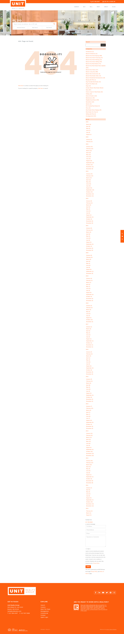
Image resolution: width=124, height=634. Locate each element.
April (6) (88, 261)
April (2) (88, 284)
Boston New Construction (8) (93, 73)
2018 (87, 303)
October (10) (89, 501)
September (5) (90, 244)
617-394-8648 (89, 522)
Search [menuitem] (76, 6)
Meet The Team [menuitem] (45, 609)
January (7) (89, 406)
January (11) (89, 173)
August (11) (89, 420)
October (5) (89, 370)
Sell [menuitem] (91, 6)
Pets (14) (88, 108)
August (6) (88, 366)
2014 (87, 403)
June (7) (88, 130)
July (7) (88, 418)
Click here (20, 85)
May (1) (88, 286)
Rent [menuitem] (98, 6)
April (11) (88, 439)
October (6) (89, 397)
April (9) (88, 126)
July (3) (88, 132)
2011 (87, 485)
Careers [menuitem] (43, 607)
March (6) (88, 205)
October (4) (89, 219)
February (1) (89, 280)
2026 (87, 121)
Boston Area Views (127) (92, 69)
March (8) (88, 124)
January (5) (89, 139)
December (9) (89, 223)
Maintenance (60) (90, 97)
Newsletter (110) (90, 101)
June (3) (88, 288)
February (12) (89, 148)
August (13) (89, 160)
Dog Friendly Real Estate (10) (93, 81)
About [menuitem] (106, 6)
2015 (87, 376)
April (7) (88, 412)
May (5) (88, 128)
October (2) (89, 424)
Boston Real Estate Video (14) (93, 75)
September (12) (90, 162)
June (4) (88, 211)
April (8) (88, 385)
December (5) (89, 250)
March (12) (89, 150)
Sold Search (49, 27)
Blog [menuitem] (114, 6)
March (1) (88, 282)
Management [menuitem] (45, 611)
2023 (87, 171)
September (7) (90, 499)
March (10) (89, 464)
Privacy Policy (96, 563)
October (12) (89, 319)
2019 (87, 275)
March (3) (88, 259)
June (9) (88, 389)
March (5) (88, 383)
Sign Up (112, 1)
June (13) (88, 183)
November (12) (90, 453)
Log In (106, 1)
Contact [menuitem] (43, 615)
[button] (54, 24)
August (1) (88, 134)
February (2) (89, 141)
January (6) (89, 228)
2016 (87, 349)
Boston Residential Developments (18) (95, 77)
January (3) (89, 278)
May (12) (88, 154)
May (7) (88, 414)
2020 (87, 252)
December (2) (89, 401)
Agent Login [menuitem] (44, 617)
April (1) (88, 358)
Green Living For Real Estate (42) (94, 91)
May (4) (88, 209)
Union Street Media (111, 629)
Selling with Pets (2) (91, 114)
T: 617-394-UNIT (13, 613)
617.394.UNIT (96, 1)
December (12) (90, 505)
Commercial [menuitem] (44, 613)
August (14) (89, 187)
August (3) (88, 393)
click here (40, 88)
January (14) (89, 146)
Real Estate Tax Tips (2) (92, 112)
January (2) (89, 305)
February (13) (89, 175)
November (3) (89, 298)
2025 (87, 137)
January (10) (89, 460)
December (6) (89, 168)
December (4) (89, 300)
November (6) (89, 221)
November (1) (89, 344)
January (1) (89, 326)
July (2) (88, 290)
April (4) (88, 207)
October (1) (89, 342)
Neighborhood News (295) (92, 99)
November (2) (89, 399)
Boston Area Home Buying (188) (94, 55)
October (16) (89, 451)
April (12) (88, 179)
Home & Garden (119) (91, 95)
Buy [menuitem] (84, 6)
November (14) (90, 193)
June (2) (88, 313)
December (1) (89, 346)
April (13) (88, 152)
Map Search (35, 27)
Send (88, 566)
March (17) (89, 177)
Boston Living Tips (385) (92, 71)
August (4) (88, 215)
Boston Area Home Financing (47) (94, 57)
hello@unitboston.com (14, 611)
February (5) (89, 257)
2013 (87, 430)
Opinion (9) (88, 103)
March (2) (88, 410)
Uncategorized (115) (91, 116)
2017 (87, 324)
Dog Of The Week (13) (91, 83)
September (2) (90, 271)
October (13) (89, 164)
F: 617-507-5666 (25, 613)
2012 (87, 458)
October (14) (89, 191)
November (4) (89, 248)
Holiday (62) (89, 93)
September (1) (90, 340)
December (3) (89, 374)
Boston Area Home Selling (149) (94, 61)
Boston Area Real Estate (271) (93, 63)
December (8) (89, 482)
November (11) (90, 166)
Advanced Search (21, 27)
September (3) (90, 294)
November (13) (90, 503)
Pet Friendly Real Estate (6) (93, 106)
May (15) (88, 181)
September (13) (90, 189)
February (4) (89, 203)
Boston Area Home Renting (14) (94, 59)
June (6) (88, 362)
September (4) (90, 217)
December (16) (90, 455)
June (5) (88, 238)
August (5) (88, 269)
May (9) (88, 468)
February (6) (89, 435)
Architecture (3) (90, 51)
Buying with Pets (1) (91, 79)
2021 (87, 225)
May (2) (88, 332)
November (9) (89, 480)
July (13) (88, 158)
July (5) (88, 213)
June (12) (88, 156)
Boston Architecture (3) (91, 53)
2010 (87, 508)
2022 (87, 198)
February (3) (89, 353)
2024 (87, 144)
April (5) (88, 234)
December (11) (90, 195)
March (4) (88, 232)
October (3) (89, 478)
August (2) (88, 447)
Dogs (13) (88, 85)
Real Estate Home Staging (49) (93, 110)
